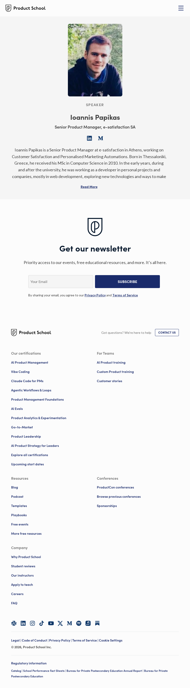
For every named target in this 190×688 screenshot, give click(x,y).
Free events (19, 524)
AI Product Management (29, 362)
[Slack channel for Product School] (14, 623)
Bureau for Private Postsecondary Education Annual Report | (105, 671)
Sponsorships (107, 506)
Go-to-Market (22, 427)
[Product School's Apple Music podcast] (88, 623)
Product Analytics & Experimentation (38, 418)
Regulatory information (29, 663)
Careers (17, 594)
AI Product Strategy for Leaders (35, 446)
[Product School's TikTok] (41, 623)
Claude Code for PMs (27, 381)
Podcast (17, 496)
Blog (14, 487)
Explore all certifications (29, 455)
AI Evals (17, 409)
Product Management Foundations (37, 399)
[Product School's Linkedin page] (23, 623)
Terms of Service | (85, 640)
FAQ (14, 603)
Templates (19, 506)
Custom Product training (115, 372)
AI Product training (111, 362)
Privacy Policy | (60, 640)
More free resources (26, 533)
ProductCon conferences (115, 487)
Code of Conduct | (35, 640)
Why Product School (26, 557)
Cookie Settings (110, 640)
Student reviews (23, 566)
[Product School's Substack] (97, 623)
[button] (89, 187)
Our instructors (22, 575)
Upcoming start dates (27, 464)
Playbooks (19, 515)
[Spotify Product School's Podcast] (79, 623)
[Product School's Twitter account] (60, 623)
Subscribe (127, 281)
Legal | (16, 640)
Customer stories (109, 381)
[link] (95, 295)
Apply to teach (22, 585)
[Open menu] (180, 8)
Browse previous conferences (119, 496)
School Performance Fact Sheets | (44, 671)
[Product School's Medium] (69, 623)
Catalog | (17, 671)
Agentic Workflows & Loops (31, 390)
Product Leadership (26, 436)
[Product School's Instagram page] (32, 623)
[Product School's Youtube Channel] (51, 623)
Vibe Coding (20, 372)
